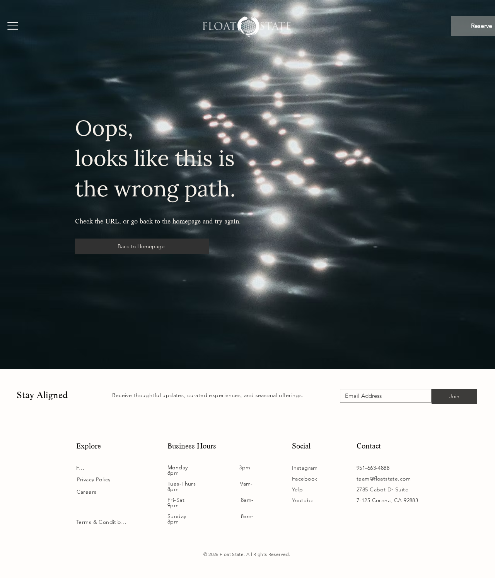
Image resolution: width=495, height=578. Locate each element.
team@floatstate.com (384, 478)
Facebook (304, 478)
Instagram (305, 467)
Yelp (297, 489)
